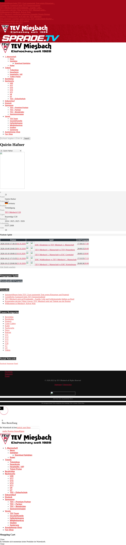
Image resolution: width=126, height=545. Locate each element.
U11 (11, 92)
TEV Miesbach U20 (13, 212)
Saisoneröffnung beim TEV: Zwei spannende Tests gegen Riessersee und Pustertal (37, 295)
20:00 (83, 249)
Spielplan (13, 61)
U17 (11, 85)
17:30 (83, 244)
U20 (11, 83)
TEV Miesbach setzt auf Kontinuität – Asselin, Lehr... (21, 8)
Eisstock (8, 103)
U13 (11, 90)
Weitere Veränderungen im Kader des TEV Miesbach (20, 16)
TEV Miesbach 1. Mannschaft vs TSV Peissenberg (55, 250)
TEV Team (14, 119)
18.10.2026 (12, 254)
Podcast (8, 332)
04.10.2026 (13, 244)
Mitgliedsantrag (16, 125)
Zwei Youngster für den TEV (11, 23)
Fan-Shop (9, 134)
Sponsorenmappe (17, 114)
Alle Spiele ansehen (7, 267)
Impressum (58, 385)
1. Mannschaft (10, 57)
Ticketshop (14, 70)
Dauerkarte (14, 72)
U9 (11, 94)
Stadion (13, 127)
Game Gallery (10, 323)
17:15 (83, 258)
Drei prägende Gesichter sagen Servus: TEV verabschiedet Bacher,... (27, 19)
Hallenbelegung (16, 123)
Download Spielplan (22, 63)
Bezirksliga (9, 79)
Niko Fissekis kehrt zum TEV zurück (14, 21)
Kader (12, 66)
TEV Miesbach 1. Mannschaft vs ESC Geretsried (54, 255)
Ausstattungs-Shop (12, 132)
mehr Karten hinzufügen (13, 431)
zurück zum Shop (24, 427)
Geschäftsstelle (16, 121)
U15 (11, 88)
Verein (7, 116)
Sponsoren (9, 105)
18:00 (82, 254)
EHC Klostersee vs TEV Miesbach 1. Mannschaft (54, 245)
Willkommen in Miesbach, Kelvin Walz (15, 12)
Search (26, 138)
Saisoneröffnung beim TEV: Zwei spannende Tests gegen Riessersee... (27, 3)
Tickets (8, 68)
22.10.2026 (13, 258)
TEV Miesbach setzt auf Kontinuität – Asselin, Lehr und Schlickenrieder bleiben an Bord (39, 299)
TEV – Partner (15, 110)
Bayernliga (9, 317)
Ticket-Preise (15, 77)
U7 (11, 96)
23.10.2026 (13, 263)
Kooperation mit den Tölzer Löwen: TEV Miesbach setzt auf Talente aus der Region (38, 301)
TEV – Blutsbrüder (17, 112)
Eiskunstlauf (10, 101)
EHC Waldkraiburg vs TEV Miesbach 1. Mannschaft (55, 260)
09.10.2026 (13, 249)
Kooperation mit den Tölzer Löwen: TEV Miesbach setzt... (23, 10)
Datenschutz (67, 385)
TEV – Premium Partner (19, 108)
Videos (7, 350)
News (12, 59)
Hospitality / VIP (16, 74)
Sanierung (14, 130)
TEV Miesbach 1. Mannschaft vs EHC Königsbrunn (55, 264)
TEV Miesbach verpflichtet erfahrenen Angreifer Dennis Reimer (25, 14)
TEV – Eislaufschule (17, 99)
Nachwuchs (9, 81)
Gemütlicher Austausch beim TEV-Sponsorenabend (20, 5)
